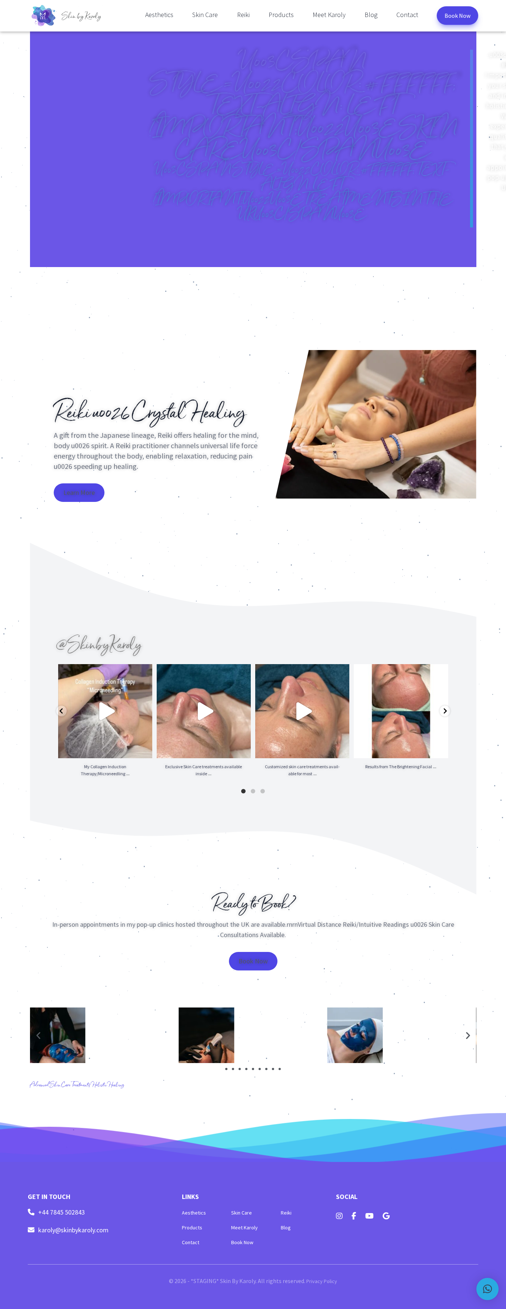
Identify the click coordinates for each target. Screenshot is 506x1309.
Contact (407, 14)
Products (281, 14)
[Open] (105, 711)
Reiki (243, 14)
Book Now (457, 15)
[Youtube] (369, 1216)
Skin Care (205, 14)
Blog (370, 14)
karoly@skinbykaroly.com (73, 1230)
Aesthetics (159, 14)
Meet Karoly (329, 14)
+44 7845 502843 (61, 1212)
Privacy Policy (321, 1281)
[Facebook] (354, 1216)
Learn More (79, 492)
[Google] (386, 1216)
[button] (38, 1035)
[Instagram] (339, 1216)
